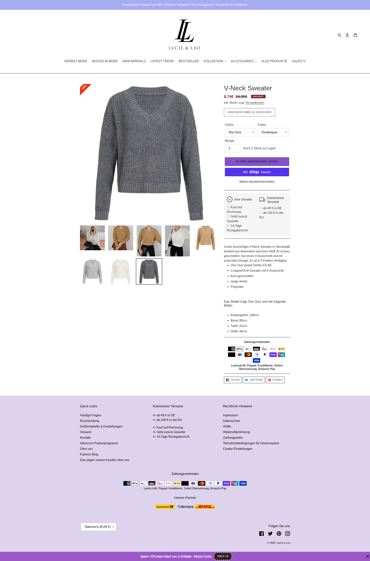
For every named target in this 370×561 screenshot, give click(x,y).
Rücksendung (89, 420)
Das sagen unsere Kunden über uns (104, 460)
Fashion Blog (89, 454)
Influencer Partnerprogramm (99, 443)
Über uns (86, 448)
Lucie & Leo (283, 542)
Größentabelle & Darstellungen (101, 426)
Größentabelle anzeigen (250, 112)
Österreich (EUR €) (98, 526)
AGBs (227, 426)
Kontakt (85, 437)
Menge (229, 140)
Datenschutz (231, 420)
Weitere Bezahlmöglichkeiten (257, 181)
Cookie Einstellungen (237, 448)
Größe (229, 124)
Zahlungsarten (233, 437)
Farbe (262, 124)
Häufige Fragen (90, 415)
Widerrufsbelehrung (236, 432)
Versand (85, 432)
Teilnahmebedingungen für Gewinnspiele (251, 443)
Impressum (230, 415)
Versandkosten (254, 102)
